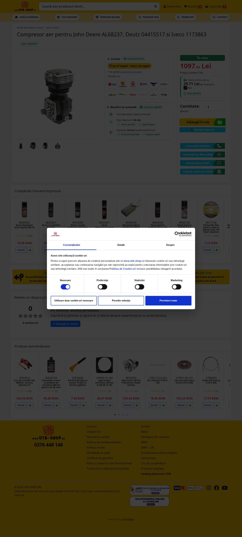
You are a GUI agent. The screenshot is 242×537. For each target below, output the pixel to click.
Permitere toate (168, 300)
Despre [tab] (170, 244)
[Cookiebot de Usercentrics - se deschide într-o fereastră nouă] (177, 234)
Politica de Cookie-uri (122, 268)
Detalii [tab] (121, 244)
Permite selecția (121, 300)
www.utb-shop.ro (134, 260)
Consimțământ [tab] (71, 244)
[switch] (102, 287)
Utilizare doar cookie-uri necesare (73, 300)
